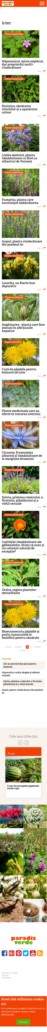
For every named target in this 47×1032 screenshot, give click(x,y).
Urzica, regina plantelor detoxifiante (19, 591)
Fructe (11, 753)
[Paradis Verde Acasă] (8, 3)
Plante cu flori (11, 815)
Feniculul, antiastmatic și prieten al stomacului (35, 894)
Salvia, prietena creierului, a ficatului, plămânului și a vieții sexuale (22, 500)
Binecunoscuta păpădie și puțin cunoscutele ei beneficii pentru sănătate (20, 634)
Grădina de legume (35, 815)
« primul (7, 647)
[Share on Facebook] (39, 70)
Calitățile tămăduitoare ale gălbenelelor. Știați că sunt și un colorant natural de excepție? (23, 546)
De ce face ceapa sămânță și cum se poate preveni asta (35, 826)
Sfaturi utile (11, 886)
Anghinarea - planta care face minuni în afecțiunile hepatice (23, 328)
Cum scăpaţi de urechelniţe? (11, 893)
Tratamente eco (11, 909)
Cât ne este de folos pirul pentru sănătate (19, 665)
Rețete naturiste (13, 342)
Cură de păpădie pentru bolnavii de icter (19, 370)
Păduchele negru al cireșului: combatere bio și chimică (11, 874)
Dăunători (11, 862)
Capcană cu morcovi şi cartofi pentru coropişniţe (12, 920)
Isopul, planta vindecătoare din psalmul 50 (22, 243)
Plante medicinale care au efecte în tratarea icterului (21, 412)
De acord (23, 1022)
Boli (35, 839)
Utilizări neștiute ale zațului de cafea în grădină (35, 920)
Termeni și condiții (10, 973)
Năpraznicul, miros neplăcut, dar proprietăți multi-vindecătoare (23, 64)
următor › (38, 647)
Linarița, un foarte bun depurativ (18, 284)
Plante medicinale (14, 34)
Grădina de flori (12, 839)
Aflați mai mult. (7, 1014)
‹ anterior (18, 647)
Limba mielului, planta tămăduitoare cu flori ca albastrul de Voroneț (19, 158)
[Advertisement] (23, 13)
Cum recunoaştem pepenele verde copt (23, 787)
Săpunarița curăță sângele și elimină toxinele (21, 674)
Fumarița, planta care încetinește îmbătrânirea (20, 201)
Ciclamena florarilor (11, 821)
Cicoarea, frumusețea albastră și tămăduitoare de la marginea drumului (22, 455)
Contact (5, 975)
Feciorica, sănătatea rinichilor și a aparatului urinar (20, 109)
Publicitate (6, 977)
